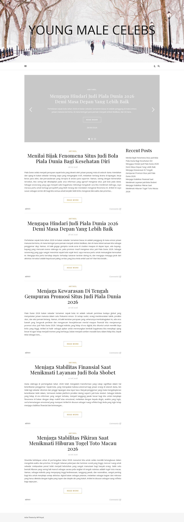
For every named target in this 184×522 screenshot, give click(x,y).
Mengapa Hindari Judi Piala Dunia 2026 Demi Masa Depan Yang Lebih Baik (92, 98)
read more (92, 120)
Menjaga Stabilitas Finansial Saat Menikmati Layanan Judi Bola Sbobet (72, 370)
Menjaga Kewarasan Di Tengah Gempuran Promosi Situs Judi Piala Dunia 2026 (73, 296)
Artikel (92, 89)
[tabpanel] (92, 108)
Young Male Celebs (92, 29)
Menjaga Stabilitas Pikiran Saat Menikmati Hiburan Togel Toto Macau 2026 (73, 443)
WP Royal (40, 517)
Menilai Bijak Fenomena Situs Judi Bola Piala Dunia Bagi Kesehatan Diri (72, 158)
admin (27, 209)
